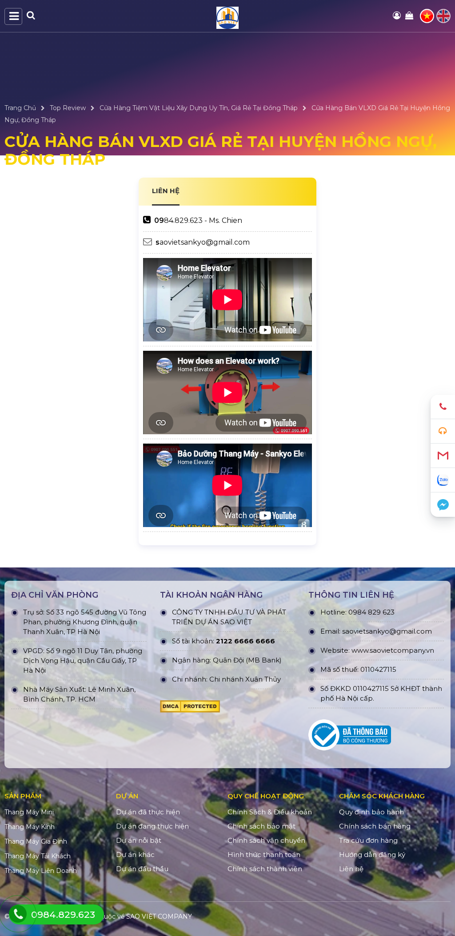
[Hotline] (443, 407)
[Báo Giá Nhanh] (443, 431)
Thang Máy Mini (29, 812)
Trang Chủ (20, 108)
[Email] (443, 456)
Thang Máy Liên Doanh (40, 871)
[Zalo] (443, 480)
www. (360, 650)
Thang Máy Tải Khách (37, 856)
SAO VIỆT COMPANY (159, 916)
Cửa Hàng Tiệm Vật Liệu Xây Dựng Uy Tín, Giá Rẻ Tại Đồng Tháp (199, 108)
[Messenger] (443, 504)
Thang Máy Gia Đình (35, 841)
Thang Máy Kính (29, 827)
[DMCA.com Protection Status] (190, 708)
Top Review (68, 108)
